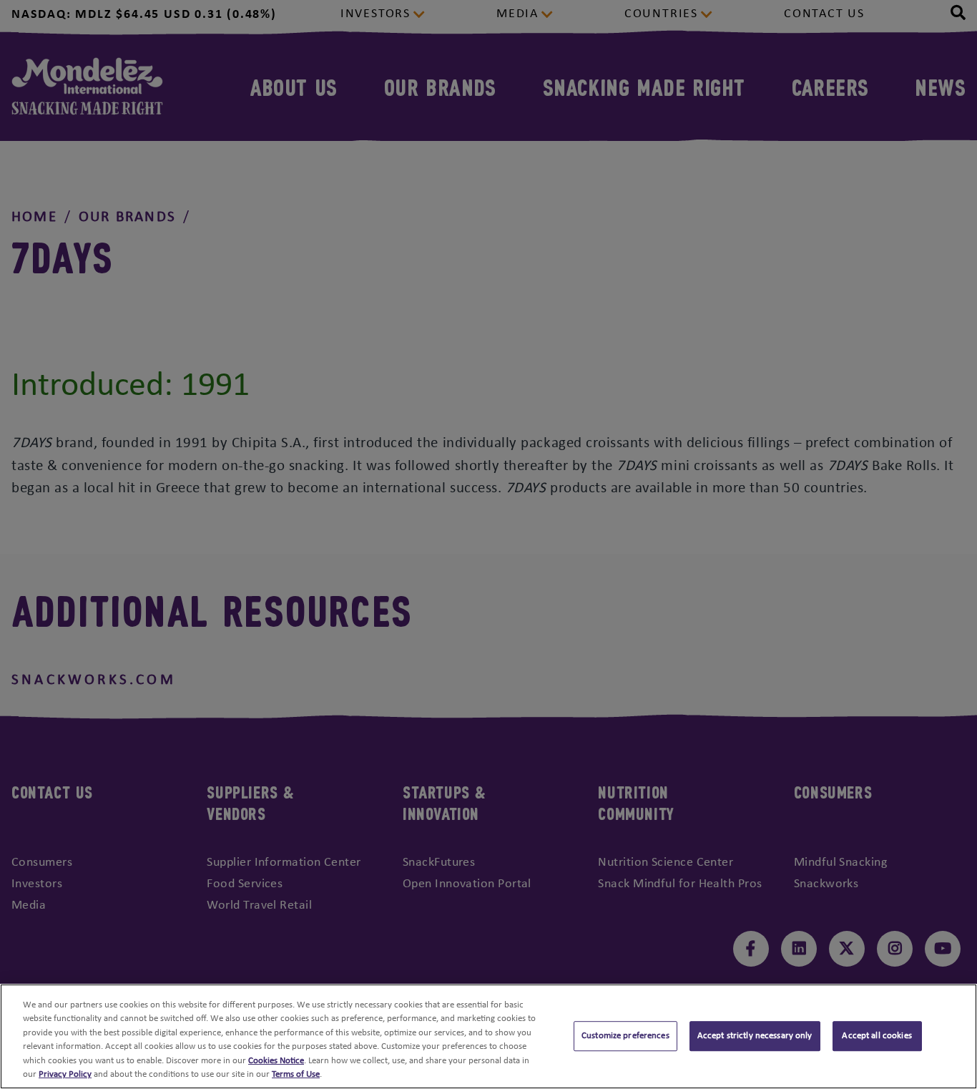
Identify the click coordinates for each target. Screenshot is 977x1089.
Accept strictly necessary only (754, 1036)
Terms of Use (296, 1074)
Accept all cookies (876, 1036)
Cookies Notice (276, 1060)
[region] (488, 1036)
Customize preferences (625, 1036)
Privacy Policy (65, 1074)
